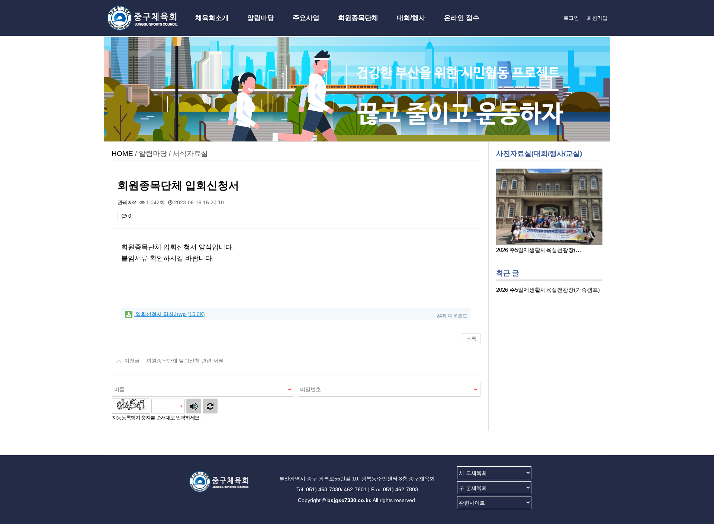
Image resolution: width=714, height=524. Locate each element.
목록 (471, 339)
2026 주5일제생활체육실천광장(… (538, 250)
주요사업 (306, 18)
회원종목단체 (358, 18)
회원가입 (597, 18)
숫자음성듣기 (193, 406)
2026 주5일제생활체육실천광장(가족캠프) (548, 290)
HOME (122, 153)
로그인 (571, 18)
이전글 (173, 361)
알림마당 (260, 18)
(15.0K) (170, 314)
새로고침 (210, 406)
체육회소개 (212, 18)
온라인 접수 (461, 18)
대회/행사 (411, 18)
